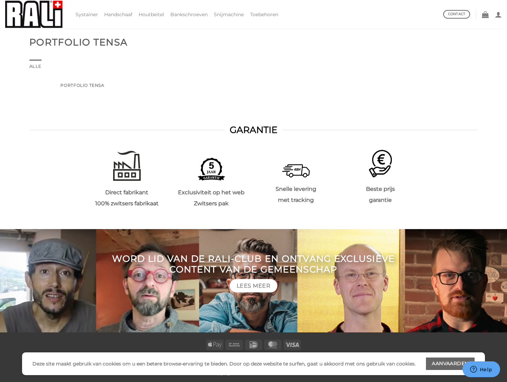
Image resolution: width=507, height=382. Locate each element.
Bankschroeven (189, 14)
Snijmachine (229, 14)
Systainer (87, 14)
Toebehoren (264, 14)
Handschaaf (118, 14)
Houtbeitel (151, 14)
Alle (35, 66)
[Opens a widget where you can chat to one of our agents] (481, 370)
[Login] (498, 14)
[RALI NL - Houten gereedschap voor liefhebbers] (35, 14)
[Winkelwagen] (485, 14)
